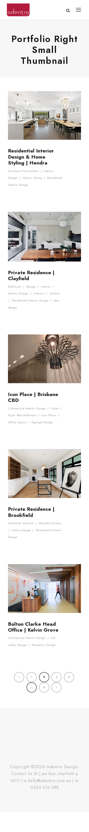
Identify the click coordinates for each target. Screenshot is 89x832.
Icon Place (48, 415)
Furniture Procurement (23, 171)
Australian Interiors (21, 523)
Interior (46, 286)
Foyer (54, 408)
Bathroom (14, 286)
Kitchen (55, 293)
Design (31, 286)
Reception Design (44, 645)
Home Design (21, 530)
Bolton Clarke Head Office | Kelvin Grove (33, 626)
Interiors (39, 293)
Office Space (17, 422)
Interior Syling (32, 178)
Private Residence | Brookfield (31, 511)
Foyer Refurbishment (22, 415)
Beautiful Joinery (50, 523)
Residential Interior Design (30, 300)
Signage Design (42, 422)
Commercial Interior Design (27, 408)
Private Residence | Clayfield (31, 275)
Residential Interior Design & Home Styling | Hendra (31, 156)
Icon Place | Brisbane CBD (33, 397)
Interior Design (18, 293)
